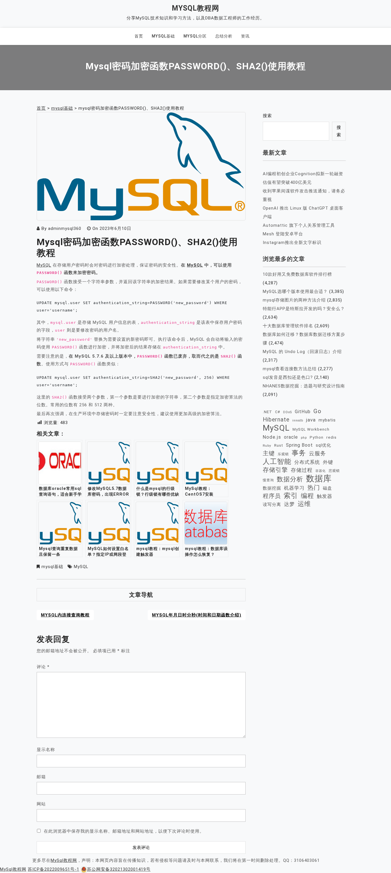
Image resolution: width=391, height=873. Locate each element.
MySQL (44, 265)
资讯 (245, 36)
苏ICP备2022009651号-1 (53, 869)
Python (316, 437)
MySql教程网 (195, 8)
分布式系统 (307, 462)
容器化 (320, 471)
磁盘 (327, 488)
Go (317, 411)
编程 (307, 495)
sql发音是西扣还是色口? (288, 377)
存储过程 (302, 470)
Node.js (272, 437)
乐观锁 (283, 454)
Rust (278, 445)
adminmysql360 (64, 228)
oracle (291, 437)
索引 (291, 495)
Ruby (267, 446)
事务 (299, 453)
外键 (328, 462)
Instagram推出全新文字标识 (292, 242)
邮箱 (41, 776)
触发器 (324, 496)
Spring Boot (299, 445)
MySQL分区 (195, 36)
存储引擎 (275, 469)
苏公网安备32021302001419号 (119, 869)
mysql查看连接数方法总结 (290, 368)
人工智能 (277, 461)
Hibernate (276, 419)
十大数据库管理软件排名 (288, 325)
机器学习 (294, 488)
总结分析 (223, 36)
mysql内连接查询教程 (65, 615)
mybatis (327, 420)
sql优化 (323, 445)
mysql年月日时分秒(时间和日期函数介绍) (196, 615)
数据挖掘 (272, 488)
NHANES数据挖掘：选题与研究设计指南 (304, 386)
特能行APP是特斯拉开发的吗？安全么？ (304, 308)
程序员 (272, 496)
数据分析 (290, 479)
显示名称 (46, 749)
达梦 (289, 504)
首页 (139, 36)
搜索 (267, 115)
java (311, 420)
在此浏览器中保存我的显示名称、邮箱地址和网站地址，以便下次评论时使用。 (124, 831)
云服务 (317, 453)
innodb (297, 420)
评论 (43, 666)
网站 (41, 804)
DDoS (287, 412)
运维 (304, 503)
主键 (269, 453)
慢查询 (268, 480)
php (304, 438)
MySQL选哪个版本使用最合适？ (295, 291)
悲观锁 (334, 471)
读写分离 (272, 504)
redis (331, 437)
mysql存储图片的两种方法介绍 (294, 300)
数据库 (319, 478)
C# (277, 412)
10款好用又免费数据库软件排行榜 (297, 274)
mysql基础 (163, 36)
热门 (313, 487)
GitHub (303, 411)
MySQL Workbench (311, 429)
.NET (267, 411)
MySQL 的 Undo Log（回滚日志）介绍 (302, 351)
